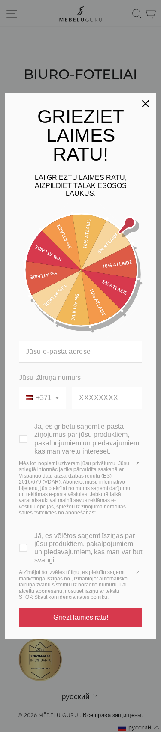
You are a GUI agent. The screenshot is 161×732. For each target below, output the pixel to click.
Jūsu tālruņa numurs (50, 377)
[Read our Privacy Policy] (137, 464)
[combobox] (42, 398)
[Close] (145, 103)
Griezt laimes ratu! (80, 617)
